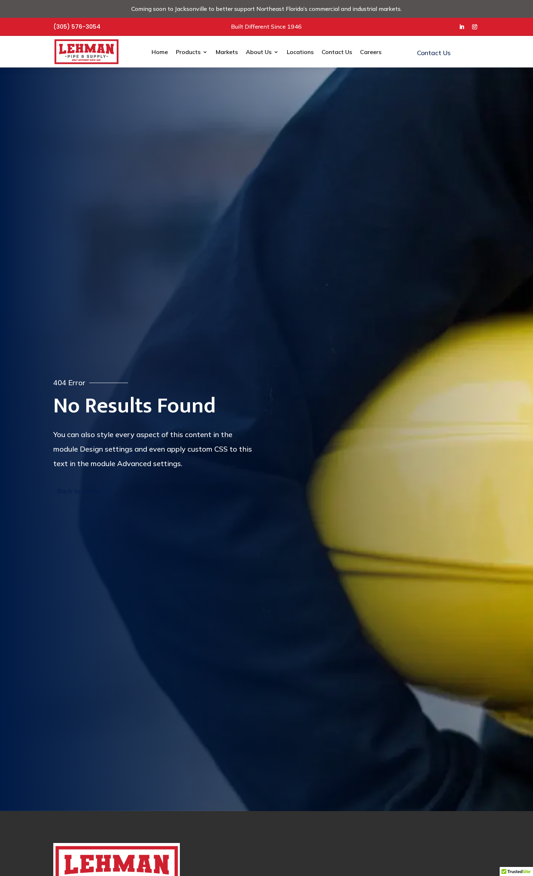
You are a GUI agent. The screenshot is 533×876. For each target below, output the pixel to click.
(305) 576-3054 (76, 26)
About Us (259, 51)
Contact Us (337, 51)
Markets (227, 51)
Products (188, 51)
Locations (300, 51)
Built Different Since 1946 (266, 26)
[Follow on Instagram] (475, 27)
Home (160, 51)
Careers (370, 51)
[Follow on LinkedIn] (461, 27)
